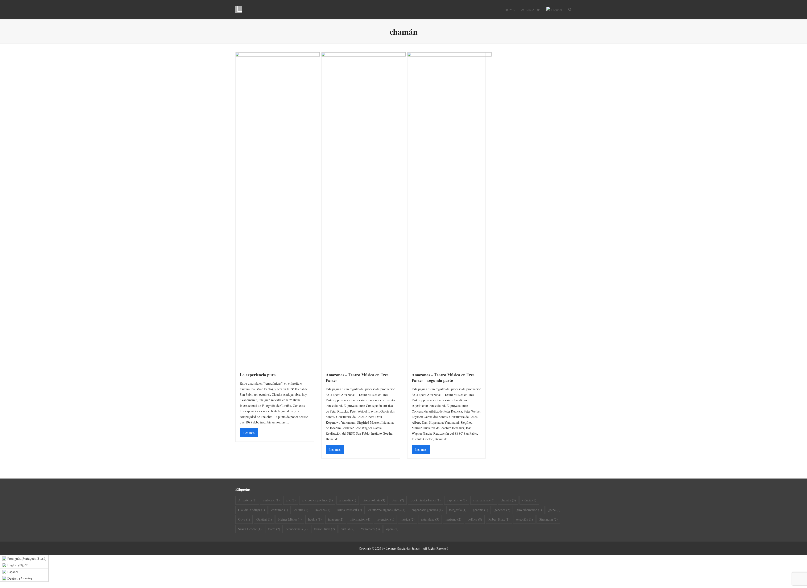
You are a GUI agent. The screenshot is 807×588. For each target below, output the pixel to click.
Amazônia (247, 500)
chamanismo (483, 500)
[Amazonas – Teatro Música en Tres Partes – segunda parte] (449, 209)
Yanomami (370, 529)
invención (385, 519)
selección (524, 519)
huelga (315, 519)
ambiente (271, 500)
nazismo (453, 519)
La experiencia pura (258, 375)
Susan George (249, 529)
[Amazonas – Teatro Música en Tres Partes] (364, 209)
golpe (554, 510)
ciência (529, 500)
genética (502, 510)
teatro (274, 529)
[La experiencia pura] (278, 209)
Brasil (398, 500)
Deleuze (322, 510)
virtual (347, 529)
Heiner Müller (290, 519)
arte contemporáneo (317, 500)
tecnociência (296, 529)
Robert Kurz (498, 519)
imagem (335, 519)
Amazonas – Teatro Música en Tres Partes (357, 377)
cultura (301, 510)
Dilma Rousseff (349, 510)
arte (290, 500)
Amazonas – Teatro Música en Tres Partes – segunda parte (443, 377)
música (407, 519)
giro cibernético (529, 510)
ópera (392, 529)
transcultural (324, 529)
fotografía (457, 510)
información (360, 519)
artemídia (347, 500)
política (475, 519)
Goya (244, 519)
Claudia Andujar (251, 510)
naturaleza (430, 519)
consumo (279, 510)
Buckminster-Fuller (425, 500)
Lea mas (248, 432)
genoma (480, 510)
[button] (570, 9)
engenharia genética (427, 510)
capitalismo (457, 500)
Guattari (264, 519)
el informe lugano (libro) (386, 510)
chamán (508, 500)
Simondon (548, 519)
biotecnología (374, 500)
